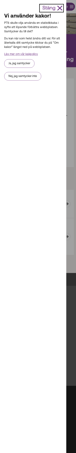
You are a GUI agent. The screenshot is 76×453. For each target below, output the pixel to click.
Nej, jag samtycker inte (22, 76)
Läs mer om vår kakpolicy (21, 54)
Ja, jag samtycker (19, 63)
